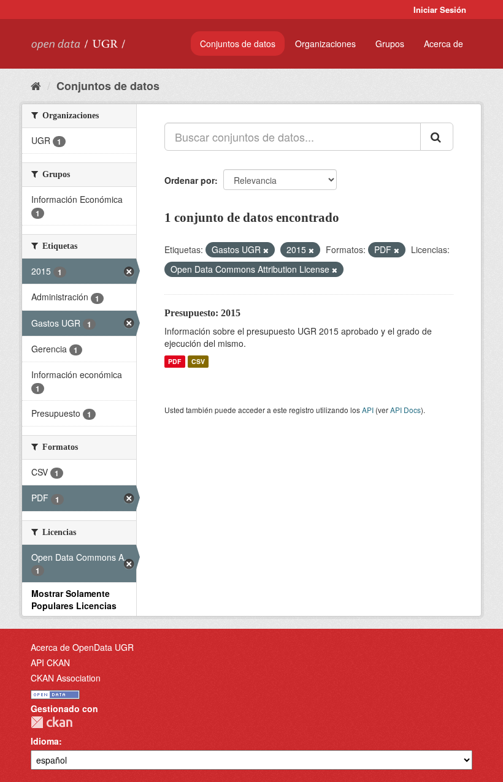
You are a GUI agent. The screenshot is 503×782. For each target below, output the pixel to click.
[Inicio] (36, 85)
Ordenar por (189, 180)
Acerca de (443, 43)
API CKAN (50, 662)
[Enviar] (436, 137)
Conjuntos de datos (237, 43)
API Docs (405, 409)
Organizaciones (325, 43)
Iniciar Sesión (439, 9)
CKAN (51, 722)
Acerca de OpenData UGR (82, 647)
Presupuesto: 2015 (202, 313)
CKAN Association (66, 678)
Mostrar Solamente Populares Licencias (74, 599)
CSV (198, 361)
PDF (174, 361)
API (368, 409)
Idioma (45, 741)
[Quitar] (266, 250)
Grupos (389, 43)
